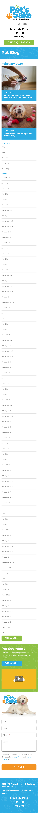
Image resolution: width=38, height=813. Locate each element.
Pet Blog (19, 36)
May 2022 (5, 454)
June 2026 (5, 189)
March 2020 (6, 595)
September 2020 (8, 562)
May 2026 (5, 194)
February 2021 (6, 535)
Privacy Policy (16, 757)
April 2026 (5, 199)
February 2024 (7, 340)
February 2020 (7, 600)
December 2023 (7, 351)
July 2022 (5, 443)
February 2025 (7, 275)
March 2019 (6, 627)
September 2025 (7, 237)
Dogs (3, 152)
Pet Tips (19, 32)
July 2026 (5, 183)
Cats (3, 147)
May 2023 (5, 389)
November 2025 (7, 226)
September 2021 (7, 497)
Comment (7, 742)
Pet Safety (5, 169)
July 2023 (5, 378)
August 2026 (6, 178)
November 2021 (7, 487)
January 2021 (6, 541)
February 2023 (7, 405)
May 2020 (5, 584)
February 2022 (7, 470)
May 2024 (5, 324)
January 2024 (6, 346)
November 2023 (7, 356)
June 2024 (5, 319)
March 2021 (6, 530)
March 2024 (6, 335)
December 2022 (7, 416)
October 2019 (6, 622)
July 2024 (5, 313)
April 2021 (5, 524)
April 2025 (5, 264)
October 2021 (6, 492)
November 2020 (7, 552)
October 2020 (6, 557)
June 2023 (5, 384)
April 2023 (5, 394)
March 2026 (6, 205)
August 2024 (6, 308)
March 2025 (6, 270)
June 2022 (5, 449)
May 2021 (5, 519)
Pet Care (5, 158)
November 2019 (7, 617)
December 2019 (7, 611)
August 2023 (6, 373)
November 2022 (7, 421)
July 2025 (5, 248)
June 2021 (5, 514)
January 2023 (6, 411)
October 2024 (6, 297)
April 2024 (5, 329)
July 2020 (5, 573)
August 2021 (6, 503)
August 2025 (6, 243)
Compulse (8, 787)
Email (6, 728)
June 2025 (5, 254)
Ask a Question (19, 42)
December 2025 (7, 221)
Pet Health (5, 163)
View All (11, 638)
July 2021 (5, 508)
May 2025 (5, 259)
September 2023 (7, 367)
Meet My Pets (19, 29)
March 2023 (6, 400)
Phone (6, 735)
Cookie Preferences (10, 791)
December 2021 (7, 481)
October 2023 (6, 362)
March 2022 (6, 465)
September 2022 (7, 432)
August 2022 (6, 438)
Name (6, 722)
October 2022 (6, 427)
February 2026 (7, 210)
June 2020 (5, 579)
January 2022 (6, 476)
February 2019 (7, 633)
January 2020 (6, 606)
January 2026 (6, 216)
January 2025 (6, 281)
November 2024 (7, 291)
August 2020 (6, 568)
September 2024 (8, 302)
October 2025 (6, 232)
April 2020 (5, 589)
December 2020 (7, 546)
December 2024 (7, 286)
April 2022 (5, 459)
